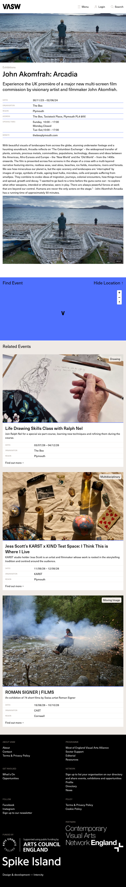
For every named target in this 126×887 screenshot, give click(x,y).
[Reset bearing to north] (119, 302)
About (6, 747)
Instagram (9, 809)
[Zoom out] (119, 297)
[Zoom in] (119, 292)
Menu (85, 7)
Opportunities (11, 778)
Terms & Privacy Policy (16, 755)
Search (119, 7)
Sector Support (75, 751)
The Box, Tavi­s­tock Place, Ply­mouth (59, 116)
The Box (37, 105)
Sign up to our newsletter (17, 813)
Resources (72, 759)
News (69, 790)
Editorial (70, 755)
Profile (69, 782)
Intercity (38, 874)
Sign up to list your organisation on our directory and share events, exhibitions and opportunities (94, 776)
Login (101, 7)
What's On (9, 774)
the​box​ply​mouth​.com (45, 135)
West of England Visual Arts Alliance (87, 747)
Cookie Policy (74, 809)
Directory (71, 786)
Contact (7, 751)
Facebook (8, 805)
